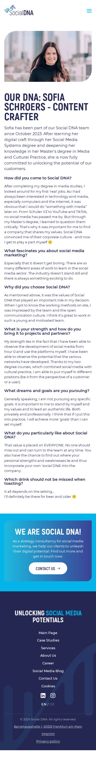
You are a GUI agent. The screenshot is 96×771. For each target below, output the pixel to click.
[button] (89, 10)
